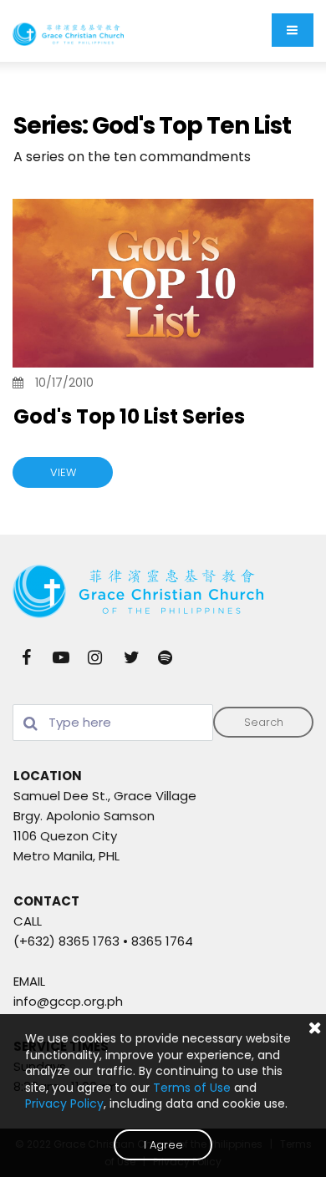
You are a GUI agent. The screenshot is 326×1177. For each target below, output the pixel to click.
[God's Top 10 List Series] (163, 283)
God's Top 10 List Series (129, 416)
